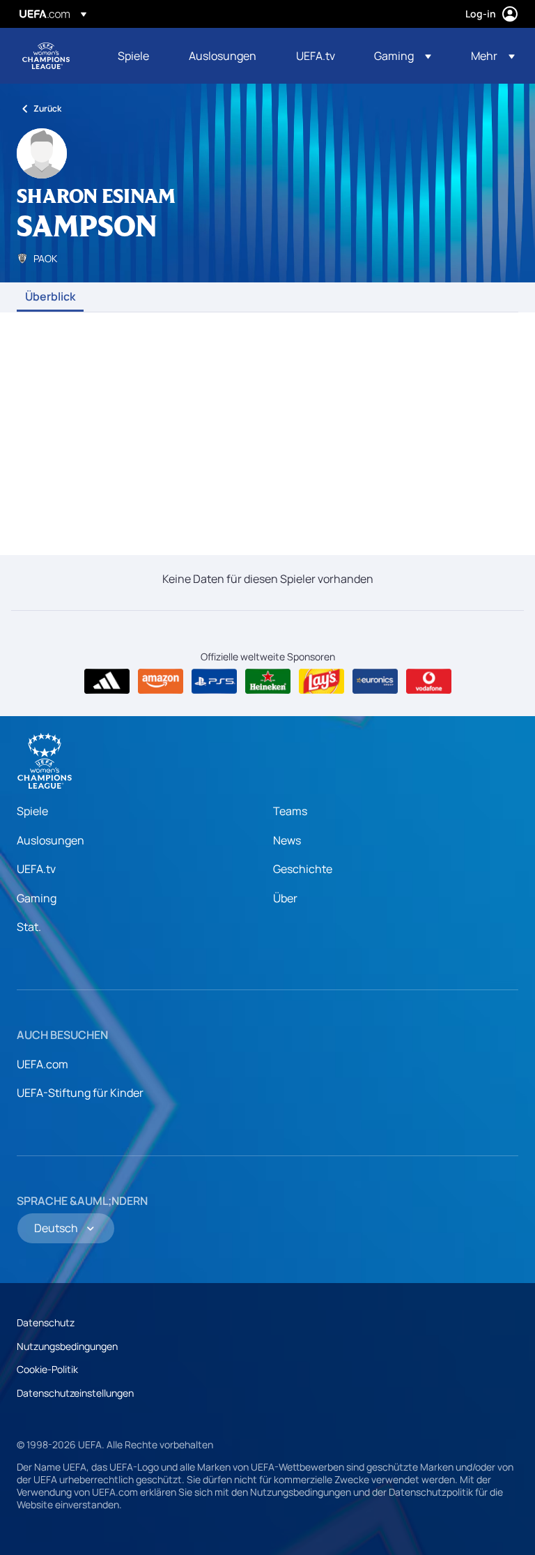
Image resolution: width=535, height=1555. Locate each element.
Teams (290, 811)
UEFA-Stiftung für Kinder (80, 1092)
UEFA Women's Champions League (46, 56)
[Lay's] (321, 681)
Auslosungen (50, 840)
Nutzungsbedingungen (67, 1346)
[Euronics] (375, 681)
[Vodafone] (428, 681)
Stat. (29, 926)
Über (285, 898)
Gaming (36, 898)
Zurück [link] (47, 108)
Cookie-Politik (47, 1369)
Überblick (50, 297)
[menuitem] (136, 56)
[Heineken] (267, 681)
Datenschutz (46, 1322)
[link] (133, 56)
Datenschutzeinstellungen (75, 1393)
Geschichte (302, 869)
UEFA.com (42, 1064)
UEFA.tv (36, 869)
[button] (402, 56)
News (287, 840)
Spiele (32, 811)
